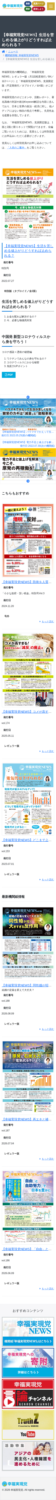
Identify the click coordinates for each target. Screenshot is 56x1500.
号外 (6, 616)
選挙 (28, 9)
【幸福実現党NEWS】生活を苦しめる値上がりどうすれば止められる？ (29, 250)
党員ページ (38, 3)
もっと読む (48, 621)
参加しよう (38, 9)
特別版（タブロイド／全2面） (21, 291)
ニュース (13, 51)
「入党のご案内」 (17, 147)
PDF (10, 374)
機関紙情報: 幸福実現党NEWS (22, 55)
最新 (28, 3)
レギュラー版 (11, 746)
